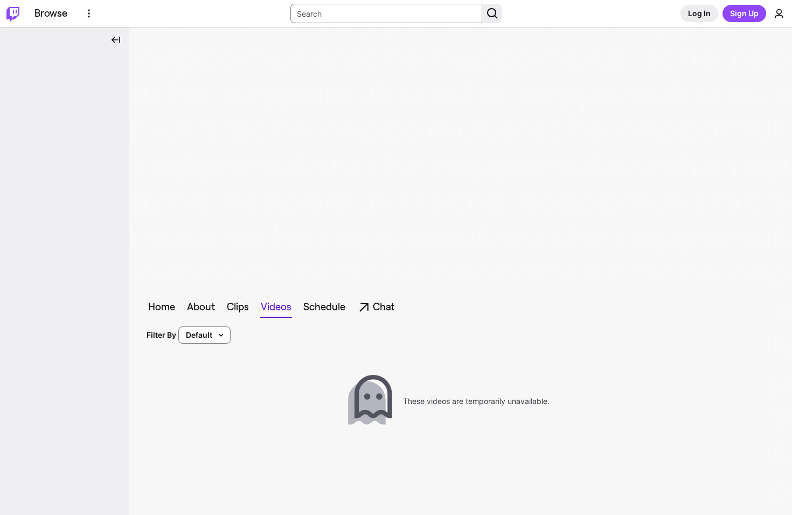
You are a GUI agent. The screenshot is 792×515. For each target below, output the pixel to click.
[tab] (162, 307)
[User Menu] (779, 13)
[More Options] (89, 13)
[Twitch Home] (13, 13)
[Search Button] (492, 13)
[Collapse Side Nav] (115, 39)
